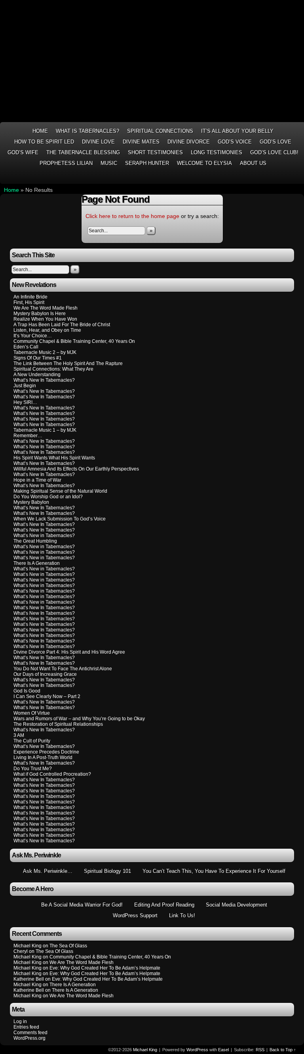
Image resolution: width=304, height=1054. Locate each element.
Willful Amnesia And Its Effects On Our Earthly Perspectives (76, 469)
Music (109, 163)
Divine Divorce (188, 142)
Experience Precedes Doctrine (46, 752)
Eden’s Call (25, 347)
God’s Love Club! (274, 152)
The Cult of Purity (31, 741)
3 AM (18, 735)
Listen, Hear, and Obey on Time (47, 330)
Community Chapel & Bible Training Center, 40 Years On (74, 341)
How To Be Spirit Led (44, 142)
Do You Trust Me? (32, 768)
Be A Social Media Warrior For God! (82, 905)
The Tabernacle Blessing (83, 152)
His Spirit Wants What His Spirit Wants (54, 458)
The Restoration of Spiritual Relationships (58, 724)
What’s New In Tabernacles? (44, 380)
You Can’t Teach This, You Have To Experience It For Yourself (213, 871)
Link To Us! (182, 915)
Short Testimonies (155, 152)
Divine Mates (141, 142)
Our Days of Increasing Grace (45, 674)
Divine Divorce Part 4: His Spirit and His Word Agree (69, 652)
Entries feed (26, 1027)
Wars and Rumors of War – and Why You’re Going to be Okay (79, 718)
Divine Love (98, 142)
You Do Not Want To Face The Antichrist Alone (62, 668)
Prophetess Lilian (66, 163)
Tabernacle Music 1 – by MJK (44, 430)
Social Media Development (236, 905)
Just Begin (24, 385)
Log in (20, 1021)
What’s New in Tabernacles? (44, 535)
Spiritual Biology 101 (107, 871)
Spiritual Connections (160, 131)
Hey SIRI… (25, 402)
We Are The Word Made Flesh (45, 308)
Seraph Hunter (147, 163)
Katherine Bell (28, 979)
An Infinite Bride (30, 297)
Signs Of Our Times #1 (37, 358)
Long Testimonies (216, 152)
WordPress (197, 1049)
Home (40, 131)
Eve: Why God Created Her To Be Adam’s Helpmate (104, 968)
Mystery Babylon (31, 502)
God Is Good (26, 691)
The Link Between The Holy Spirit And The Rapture (68, 363)
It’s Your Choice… (32, 336)
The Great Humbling (35, 541)
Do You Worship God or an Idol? (48, 496)
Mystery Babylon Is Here (39, 313)
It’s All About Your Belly (237, 131)
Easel (223, 1049)
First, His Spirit (28, 302)
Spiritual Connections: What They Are (53, 369)
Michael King (145, 1049)
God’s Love (275, 142)
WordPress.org (29, 1038)
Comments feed (30, 1032)
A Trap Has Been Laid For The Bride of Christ (61, 324)
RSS (299, 177)
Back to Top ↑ (283, 1049)
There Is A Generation (36, 563)
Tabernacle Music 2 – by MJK (44, 352)
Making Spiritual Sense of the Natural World (60, 491)
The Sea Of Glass (68, 946)
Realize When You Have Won (45, 319)
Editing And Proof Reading (164, 905)
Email (289, 177)
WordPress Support (135, 915)
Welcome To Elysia (204, 163)
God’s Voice (235, 142)
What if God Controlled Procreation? (52, 774)
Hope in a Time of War (37, 480)
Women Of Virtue (31, 713)
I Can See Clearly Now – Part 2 (46, 696)
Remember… (27, 435)
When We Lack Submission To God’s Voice (59, 519)
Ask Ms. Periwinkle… (47, 871)
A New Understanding (37, 374)
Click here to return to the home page (132, 216)
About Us (253, 163)
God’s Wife (23, 152)
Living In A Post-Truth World (42, 757)
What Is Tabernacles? (87, 131)
